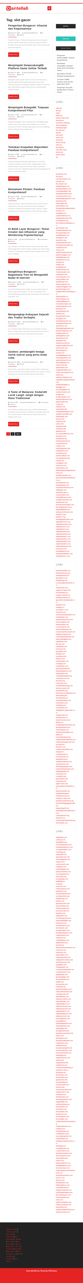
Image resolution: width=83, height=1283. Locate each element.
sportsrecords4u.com (63, 999)
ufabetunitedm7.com (63, 536)
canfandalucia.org (62, 1134)
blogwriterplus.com (63, 186)
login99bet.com (61, 842)
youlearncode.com (62, 911)
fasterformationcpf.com (64, 252)
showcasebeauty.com (63, 629)
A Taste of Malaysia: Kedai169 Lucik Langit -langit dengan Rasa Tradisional (27, 395)
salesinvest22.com (62, 1085)
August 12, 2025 (15, 362)
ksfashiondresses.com (64, 399)
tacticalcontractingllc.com (65, 505)
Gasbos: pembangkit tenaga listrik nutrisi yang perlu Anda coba (27, 354)
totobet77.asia (61, 514)
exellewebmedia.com (63, 230)
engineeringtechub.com (64, 345)
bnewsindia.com (62, 1107)
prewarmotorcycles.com (64, 619)
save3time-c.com (62, 610)
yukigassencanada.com (64, 960)
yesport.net (60, 262)
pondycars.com (61, 1114)
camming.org (60, 852)
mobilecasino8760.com (64, 749)
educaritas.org (61, 876)
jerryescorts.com (62, 348)
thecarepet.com (61, 184)
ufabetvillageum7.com (64, 1014)
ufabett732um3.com (63, 1058)
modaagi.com (61, 664)
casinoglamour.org (62, 815)
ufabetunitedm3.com (63, 534)
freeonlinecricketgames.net (65, 693)
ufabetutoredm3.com (63, 541)
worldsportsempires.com (64, 411)
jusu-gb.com (60, 181)
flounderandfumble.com (64, 1040)
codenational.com (62, 1187)
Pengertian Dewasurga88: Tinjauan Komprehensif (66, 58)
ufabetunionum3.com (63, 1006)
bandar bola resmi (62, 118)
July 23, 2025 (14, 402)
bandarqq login (61, 128)
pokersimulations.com (64, 989)
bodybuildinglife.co (63, 385)
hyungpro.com (61, 318)
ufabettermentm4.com (63, 524)
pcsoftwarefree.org (62, 896)
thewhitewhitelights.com (64, 732)
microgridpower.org (63, 458)
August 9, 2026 (14, 115)
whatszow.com (61, 923)
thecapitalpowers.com (64, 507)
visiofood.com (61, 1094)
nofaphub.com (61, 867)
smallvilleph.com (62, 666)
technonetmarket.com (63, 1053)
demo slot (59, 137)
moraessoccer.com (62, 678)
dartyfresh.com (61, 891)
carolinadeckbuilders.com (65, 637)
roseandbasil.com (62, 730)
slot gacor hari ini (13, 1246)
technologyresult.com (63, 918)
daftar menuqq (11, 1229)
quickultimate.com (62, 482)
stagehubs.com (61, 837)
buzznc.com (60, 1178)
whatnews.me (61, 1072)
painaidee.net (61, 309)
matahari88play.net (63, 301)
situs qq (59, 108)
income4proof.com (62, 874)
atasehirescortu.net (63, 343)
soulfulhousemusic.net (64, 500)
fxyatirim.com (60, 913)
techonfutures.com (62, 1116)
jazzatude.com (61, 651)
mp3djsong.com (61, 580)
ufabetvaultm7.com (63, 1011)
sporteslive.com (61, 326)
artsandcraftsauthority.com (65, 1209)
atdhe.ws (59, 735)
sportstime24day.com (63, 323)
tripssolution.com (62, 955)
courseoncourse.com (63, 196)
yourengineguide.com (64, 1136)
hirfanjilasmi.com (62, 451)
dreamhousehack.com (64, 1153)
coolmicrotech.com (62, 1151)
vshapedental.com (62, 1131)
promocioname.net (62, 688)
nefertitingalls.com (62, 869)
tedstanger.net (61, 1055)
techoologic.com (62, 1119)
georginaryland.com (63, 727)
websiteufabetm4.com (64, 1023)
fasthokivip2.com (62, 282)
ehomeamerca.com (63, 925)
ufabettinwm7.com (62, 529)
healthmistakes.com (63, 397)
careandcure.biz (62, 443)
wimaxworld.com (62, 690)
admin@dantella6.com (31, 33)
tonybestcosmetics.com (64, 1175)
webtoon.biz (60, 313)
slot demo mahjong (63, 123)
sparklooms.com (62, 502)
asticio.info (60, 424)
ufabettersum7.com (63, 527)
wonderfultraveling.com (64, 686)
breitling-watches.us (63, 597)
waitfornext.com (61, 1065)
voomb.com (60, 353)
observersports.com (63, 284)
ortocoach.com (61, 465)
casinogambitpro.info (63, 191)
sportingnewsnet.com (63, 321)
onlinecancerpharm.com (64, 372)
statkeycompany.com (63, 634)
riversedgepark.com (63, 859)
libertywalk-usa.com (63, 573)
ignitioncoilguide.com (63, 1202)
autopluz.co (60, 607)
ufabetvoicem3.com (63, 1016)
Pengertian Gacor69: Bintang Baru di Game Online (65, 90)
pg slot (58, 132)
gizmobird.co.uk (61, 578)
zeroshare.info (61, 656)
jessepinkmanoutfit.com (64, 245)
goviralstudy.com (62, 779)
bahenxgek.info (61, 203)
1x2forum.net (60, 840)
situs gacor (60, 120)
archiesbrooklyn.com (63, 700)
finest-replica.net (62, 1077)
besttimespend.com (63, 441)
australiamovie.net (62, 575)
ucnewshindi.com (62, 220)
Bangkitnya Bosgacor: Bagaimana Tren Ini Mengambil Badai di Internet (28, 274)
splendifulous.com (62, 996)
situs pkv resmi (61, 150)
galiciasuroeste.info (63, 668)
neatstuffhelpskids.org (64, 676)
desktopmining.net (62, 793)
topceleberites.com (63, 1001)
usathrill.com (60, 1129)
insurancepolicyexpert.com (65, 632)
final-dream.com (62, 1075)
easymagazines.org (63, 448)
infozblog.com (61, 705)
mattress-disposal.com (64, 377)
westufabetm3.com (62, 551)
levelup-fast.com (62, 984)
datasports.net (61, 340)
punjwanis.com (61, 174)
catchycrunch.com (62, 864)
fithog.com (59, 722)
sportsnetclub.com (62, 269)
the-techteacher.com (63, 1156)
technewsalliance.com (64, 1050)
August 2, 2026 (14, 196)
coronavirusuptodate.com (65, 969)
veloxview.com (61, 549)
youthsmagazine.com (63, 306)
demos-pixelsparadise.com (65, 615)
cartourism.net (61, 781)
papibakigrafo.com (62, 771)
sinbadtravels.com (62, 235)
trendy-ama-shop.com (64, 1089)
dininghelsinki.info (62, 1031)
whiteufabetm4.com (63, 1026)
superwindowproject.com (65, 769)
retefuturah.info (61, 1045)
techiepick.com (61, 1109)
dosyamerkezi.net (62, 624)
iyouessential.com (62, 906)
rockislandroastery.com (64, 1192)
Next (18, 434)
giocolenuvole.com (63, 903)
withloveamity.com (62, 908)
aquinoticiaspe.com (63, 289)
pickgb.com (60, 394)
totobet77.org (60, 517)
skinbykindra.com (62, 1183)
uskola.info (60, 1060)
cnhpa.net (59, 404)
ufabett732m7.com (62, 1092)
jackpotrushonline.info (64, 218)
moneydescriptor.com (63, 304)
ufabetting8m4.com (63, 1004)
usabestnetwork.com (63, 242)
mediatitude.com (62, 617)
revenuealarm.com (62, 1197)
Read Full (14, 55)
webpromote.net (62, 715)
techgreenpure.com (63, 930)
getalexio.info (61, 431)
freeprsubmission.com (64, 1099)
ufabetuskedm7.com (63, 539)
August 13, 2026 (15, 72)
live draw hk (60, 130)
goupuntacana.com (63, 857)
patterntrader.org (62, 402)
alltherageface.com (63, 1185)
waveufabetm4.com (63, 1018)
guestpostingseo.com (63, 189)
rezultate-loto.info (62, 994)
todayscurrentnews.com (64, 512)
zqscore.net (60, 419)
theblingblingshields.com (65, 328)
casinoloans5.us (62, 754)
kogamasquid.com (62, 808)
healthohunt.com (62, 1043)
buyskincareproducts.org (65, 801)
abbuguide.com (61, 916)
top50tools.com (61, 641)
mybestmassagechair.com (65, 742)
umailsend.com (61, 247)
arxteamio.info (61, 429)
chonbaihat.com (61, 708)
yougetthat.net (61, 267)
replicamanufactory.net (64, 991)
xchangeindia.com (62, 1148)
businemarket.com (62, 299)
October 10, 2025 (15, 322)
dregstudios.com (62, 673)
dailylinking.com (62, 898)
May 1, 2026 (13, 239)
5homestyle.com (62, 823)
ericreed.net (60, 744)
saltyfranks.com (61, 646)
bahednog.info (61, 201)
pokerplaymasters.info (64, 193)
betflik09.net (60, 881)
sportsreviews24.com (63, 360)
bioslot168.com (61, 1207)
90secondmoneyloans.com (65, 947)
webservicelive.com (63, 1212)
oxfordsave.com (61, 274)
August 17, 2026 (15, 33)
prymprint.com (61, 436)
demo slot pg (60, 142)
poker (58, 113)
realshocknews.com (63, 392)
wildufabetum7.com (63, 556)
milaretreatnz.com (62, 661)
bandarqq (9, 1249)
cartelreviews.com (62, 935)
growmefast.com (62, 367)
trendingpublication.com (64, 519)
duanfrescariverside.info (64, 1033)
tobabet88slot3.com (63, 509)
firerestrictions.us (62, 698)
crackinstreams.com (63, 972)
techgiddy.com (61, 213)
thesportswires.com (63, 316)
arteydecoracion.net (63, 720)
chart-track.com (61, 683)
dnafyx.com (60, 901)
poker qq (59, 115)
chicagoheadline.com (63, 849)
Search (65, 26)
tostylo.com (60, 265)
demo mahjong (61, 125)
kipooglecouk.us (62, 759)
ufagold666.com (62, 1102)
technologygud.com (63, 389)
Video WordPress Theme (35, 1271)
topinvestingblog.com (63, 639)
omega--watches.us (63, 595)
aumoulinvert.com (62, 764)
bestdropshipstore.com (64, 933)
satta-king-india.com (63, 957)
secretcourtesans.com (64, 845)
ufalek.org (59, 375)
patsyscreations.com (63, 871)
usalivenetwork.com (63, 216)
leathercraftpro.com (63, 456)
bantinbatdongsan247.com (65, 198)
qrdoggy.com (60, 387)
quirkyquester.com (62, 485)
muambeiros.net (62, 703)
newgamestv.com (62, 333)
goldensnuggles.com (63, 255)
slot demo (59, 135)
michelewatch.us (62, 592)
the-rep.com (60, 644)
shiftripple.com (61, 490)
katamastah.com (62, 416)
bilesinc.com (60, 659)
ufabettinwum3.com (63, 531)
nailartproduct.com (62, 940)
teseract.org (60, 1087)
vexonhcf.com (61, 612)
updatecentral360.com (64, 414)
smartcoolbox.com (62, 495)
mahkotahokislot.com (63, 370)
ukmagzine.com (61, 238)
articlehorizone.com (63, 962)
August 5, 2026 (14, 154)
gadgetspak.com (62, 974)
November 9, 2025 (15, 282)
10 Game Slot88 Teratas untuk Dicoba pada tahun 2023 (65, 82)
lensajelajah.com (62, 879)
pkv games (60, 147)
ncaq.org (59, 884)
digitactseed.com (62, 942)
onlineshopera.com (63, 889)
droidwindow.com (62, 1097)
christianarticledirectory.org (65, 820)
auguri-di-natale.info (63, 590)
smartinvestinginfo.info (64, 1048)
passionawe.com (62, 468)
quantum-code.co (62, 1070)
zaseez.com (60, 862)
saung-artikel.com (62, 279)
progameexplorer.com (64, 1190)
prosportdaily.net (62, 1082)
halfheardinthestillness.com (66, 739)
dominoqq (10, 1234)
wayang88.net (61, 1021)
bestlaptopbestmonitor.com (65, 725)
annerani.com (61, 649)
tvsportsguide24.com (63, 358)
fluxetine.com (60, 747)
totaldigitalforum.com (63, 1165)
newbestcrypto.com (63, 272)
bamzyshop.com (62, 1111)
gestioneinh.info (61, 1080)
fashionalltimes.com (63, 1163)
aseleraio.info (61, 421)
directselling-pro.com (63, 1195)
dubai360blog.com (62, 362)
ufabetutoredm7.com (63, 544)
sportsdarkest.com (62, 311)
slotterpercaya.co (62, 492)
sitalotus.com (60, 407)
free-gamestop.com (63, 233)
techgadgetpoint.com (63, 355)
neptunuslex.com (62, 588)
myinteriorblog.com (63, 1104)
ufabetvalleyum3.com (63, 546)
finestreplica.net (61, 1038)
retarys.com (60, 250)
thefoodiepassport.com (64, 766)
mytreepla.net (61, 987)
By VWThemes (51, 1271)
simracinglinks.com (63, 622)
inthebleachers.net (62, 796)
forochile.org (60, 681)
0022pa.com (60, 654)
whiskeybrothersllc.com (64, 554)
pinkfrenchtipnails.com (64, 331)
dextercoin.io (60, 818)
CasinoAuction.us (62, 757)
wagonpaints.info (62, 1063)
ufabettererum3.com (63, 522)
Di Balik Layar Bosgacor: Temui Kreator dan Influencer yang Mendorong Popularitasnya (28, 231)
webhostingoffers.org (63, 920)
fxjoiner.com (60, 1180)
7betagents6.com (62, 967)
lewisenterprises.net (63, 894)
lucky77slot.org (61, 365)
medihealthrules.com (63, 1126)
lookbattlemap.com (63, 257)
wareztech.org (61, 240)
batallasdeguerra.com (64, 671)
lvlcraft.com (60, 945)
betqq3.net (60, 752)
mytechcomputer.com (63, 1205)
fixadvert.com (60, 605)
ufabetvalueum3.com (63, 1009)
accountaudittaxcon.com (64, 434)
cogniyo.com (60, 446)
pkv (19, 1254)
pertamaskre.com (62, 206)
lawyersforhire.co (62, 296)
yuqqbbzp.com (61, 965)
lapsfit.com (60, 982)
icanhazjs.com (61, 774)
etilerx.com (60, 1036)
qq (57, 157)
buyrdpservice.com (63, 260)
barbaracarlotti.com (63, 791)
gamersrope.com (62, 228)
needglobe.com (61, 463)
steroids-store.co (62, 717)
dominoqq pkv (11, 1232)
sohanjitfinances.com (63, 497)
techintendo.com (62, 928)
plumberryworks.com (63, 475)
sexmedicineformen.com (64, 487)
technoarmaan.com (63, 1168)
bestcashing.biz (61, 695)
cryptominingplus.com (64, 287)
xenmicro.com (61, 886)
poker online (60, 155)
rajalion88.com (61, 854)
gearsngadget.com (62, 977)
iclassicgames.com (63, 277)
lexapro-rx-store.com (63, 798)
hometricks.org (61, 453)
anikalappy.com (61, 1028)
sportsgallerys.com (62, 336)
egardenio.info (61, 426)
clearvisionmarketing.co (64, 1067)
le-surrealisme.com (63, 627)
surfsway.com (61, 938)
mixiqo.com (60, 460)
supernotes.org (61, 409)
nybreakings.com (62, 1138)
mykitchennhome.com (64, 761)
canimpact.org (61, 776)
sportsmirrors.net (62, 338)
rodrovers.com (61, 952)
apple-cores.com (62, 784)
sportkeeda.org (61, 438)
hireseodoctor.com (62, 979)
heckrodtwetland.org (63, 737)
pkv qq (58, 110)
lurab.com (59, 1200)
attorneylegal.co (61, 350)
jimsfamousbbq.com (63, 570)
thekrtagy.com (61, 1146)
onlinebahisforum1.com (64, 847)
